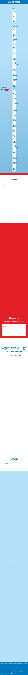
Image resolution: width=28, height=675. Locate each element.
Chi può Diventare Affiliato (14, 41)
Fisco (14, 65)
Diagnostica (15, 79)
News (14, 44)
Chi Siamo (14, 8)
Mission (14, 10)
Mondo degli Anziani (14, 68)
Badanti (14, 78)
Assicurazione (15, 64)
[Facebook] (11, 466)
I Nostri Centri (14, 86)
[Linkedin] (17, 466)
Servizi (14, 23)
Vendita (14, 84)
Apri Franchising (15, 25)
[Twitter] (15, 466)
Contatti (14, 87)
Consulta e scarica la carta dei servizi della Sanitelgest (14, 178)
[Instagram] (13, 466)
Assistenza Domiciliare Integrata (15, 75)
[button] (14, 89)
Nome (4, 326)
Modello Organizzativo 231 (15, 19)
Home (14, 6)
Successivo (7, 333)
